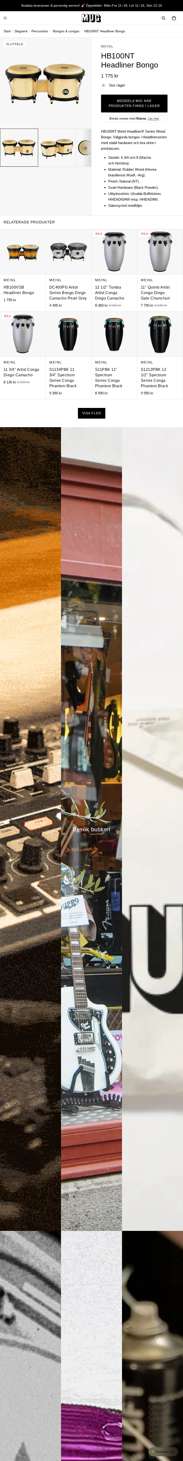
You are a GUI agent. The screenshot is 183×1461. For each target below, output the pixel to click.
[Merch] (152, 829)
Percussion (39, 31)
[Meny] (5, 18)
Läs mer (153, 118)
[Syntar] (30, 829)
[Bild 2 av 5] (57, 148)
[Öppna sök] (163, 18)
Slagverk (21, 31)
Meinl (107, 46)
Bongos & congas (66, 31)
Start (7, 31)
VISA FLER (91, 413)
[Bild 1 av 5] (19, 148)
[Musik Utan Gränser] (91, 18)
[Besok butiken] (91, 829)
